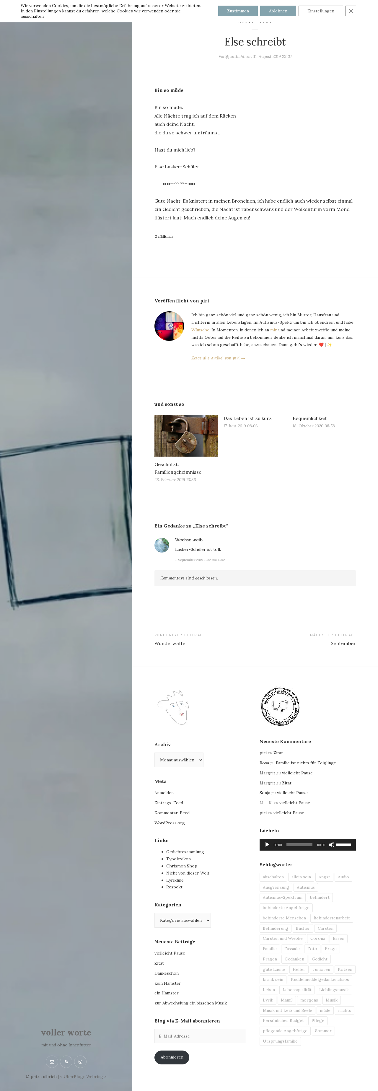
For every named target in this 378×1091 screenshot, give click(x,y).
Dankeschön (166, 973)
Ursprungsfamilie (280, 1041)
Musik (332, 1000)
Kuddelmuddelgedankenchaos (320, 979)
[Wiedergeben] (267, 845)
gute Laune (274, 969)
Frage (331, 948)
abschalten (273, 877)
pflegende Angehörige (285, 1030)
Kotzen (345, 969)
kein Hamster (167, 983)
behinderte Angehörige (286, 907)
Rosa (264, 763)
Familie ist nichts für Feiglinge (306, 763)
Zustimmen (238, 11)
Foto (312, 948)
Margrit (267, 773)
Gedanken (294, 959)
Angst (324, 877)
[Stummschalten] (332, 845)
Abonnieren (172, 1057)
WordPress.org (169, 822)
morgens (309, 1000)
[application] (308, 845)
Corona (317, 938)
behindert (320, 897)
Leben (269, 989)
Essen (338, 938)
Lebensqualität (297, 989)
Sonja (265, 792)
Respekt (174, 887)
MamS (287, 1000)
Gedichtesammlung (185, 851)
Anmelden (164, 792)
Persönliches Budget (283, 1020)
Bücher (303, 928)
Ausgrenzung (276, 887)
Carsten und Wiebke (283, 938)
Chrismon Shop (181, 866)
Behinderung (275, 928)
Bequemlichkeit (310, 418)
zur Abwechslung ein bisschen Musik (190, 1003)
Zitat (159, 963)
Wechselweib (189, 540)
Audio (343, 877)
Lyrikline (175, 880)
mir (273, 330)
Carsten (325, 928)
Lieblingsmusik (334, 989)
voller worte (66, 1032)
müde (325, 1010)
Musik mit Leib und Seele (287, 1010)
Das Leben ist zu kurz (248, 418)
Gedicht (320, 959)
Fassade (292, 948)
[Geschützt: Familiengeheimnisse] (186, 435)
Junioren (321, 969)
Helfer (299, 969)
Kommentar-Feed (172, 812)
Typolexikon (178, 859)
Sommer (323, 1030)
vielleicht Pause (169, 953)
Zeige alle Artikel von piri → (218, 358)
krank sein (273, 979)
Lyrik (268, 1000)
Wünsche (200, 330)
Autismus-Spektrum (282, 897)
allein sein (301, 877)
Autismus (306, 887)
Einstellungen (47, 11)
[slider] (344, 844)
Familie (270, 948)
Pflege (318, 1020)
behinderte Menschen (284, 918)
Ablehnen (278, 11)
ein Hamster (166, 993)
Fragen (270, 959)
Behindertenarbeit (332, 918)
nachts (344, 1010)
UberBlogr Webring (83, 1076)
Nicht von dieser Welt (187, 873)
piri (263, 752)
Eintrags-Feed (168, 802)
